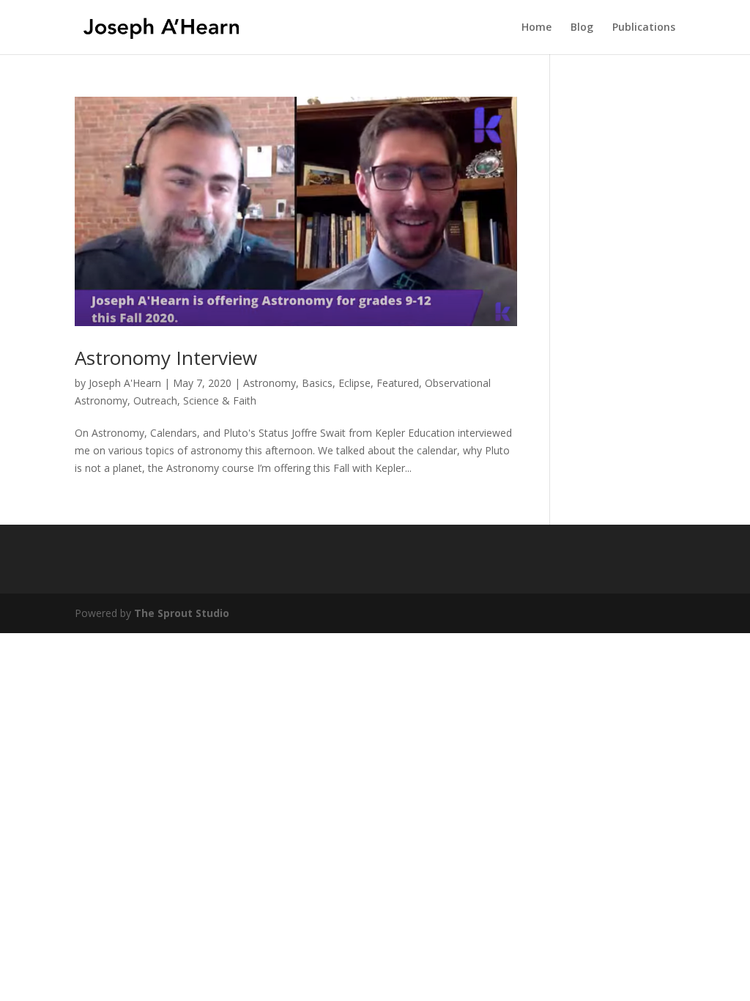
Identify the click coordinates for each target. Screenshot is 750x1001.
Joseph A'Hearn (125, 383)
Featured (397, 383)
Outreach (155, 400)
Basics (317, 383)
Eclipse (354, 383)
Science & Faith (219, 400)
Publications (643, 28)
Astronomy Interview (166, 357)
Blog (582, 28)
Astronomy (269, 383)
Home (536, 28)
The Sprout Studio (181, 613)
